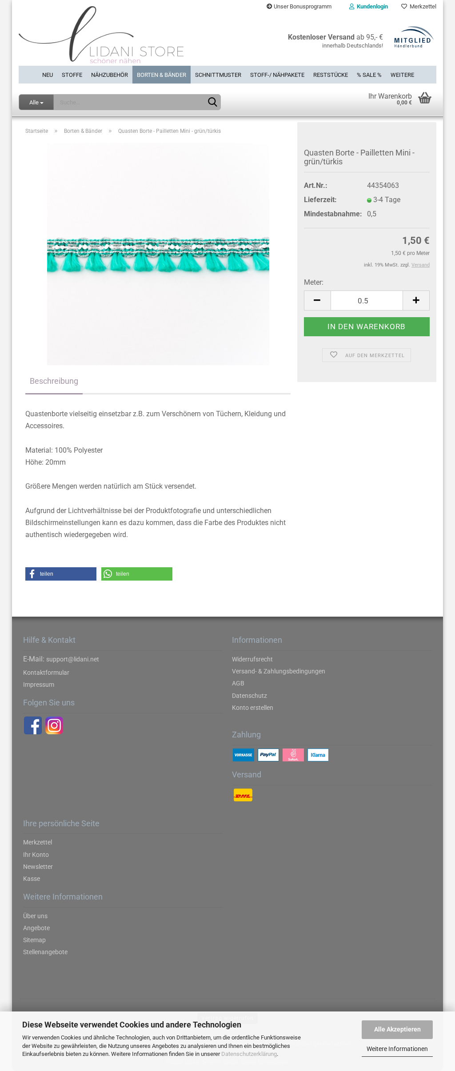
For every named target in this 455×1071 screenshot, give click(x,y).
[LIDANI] (120, 39)
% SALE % (369, 75)
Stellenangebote (45, 952)
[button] (60, 574)
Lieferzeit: (320, 199)
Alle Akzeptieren (397, 1029)
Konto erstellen (252, 707)
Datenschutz (249, 695)
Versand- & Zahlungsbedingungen (278, 671)
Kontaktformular (46, 672)
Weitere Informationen (397, 1048)
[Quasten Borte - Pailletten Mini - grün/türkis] (158, 254)
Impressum (38, 684)
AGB (238, 683)
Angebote (36, 928)
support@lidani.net (72, 659)
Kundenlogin (371, 6)
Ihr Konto (36, 854)
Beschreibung (54, 381)
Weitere (402, 75)
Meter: (313, 282)
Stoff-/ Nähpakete (277, 75)
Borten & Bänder (161, 75)
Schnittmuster (218, 75)
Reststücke (330, 75)
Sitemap (34, 940)
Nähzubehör (109, 75)
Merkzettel (421, 6)
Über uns (35, 916)
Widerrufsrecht (252, 659)
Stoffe (72, 75)
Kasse (31, 878)
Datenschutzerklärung (249, 1054)
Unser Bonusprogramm (301, 6)
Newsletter (38, 866)
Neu (47, 75)
